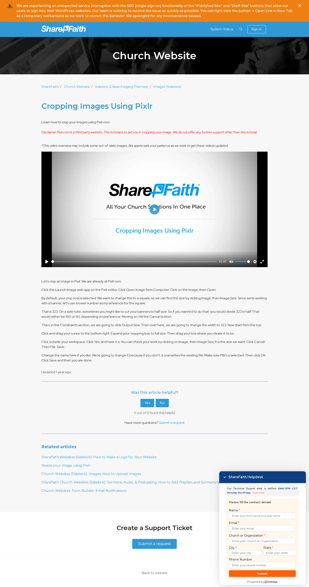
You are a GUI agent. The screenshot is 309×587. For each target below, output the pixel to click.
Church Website (77, 87)
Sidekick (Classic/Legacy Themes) (121, 87)
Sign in (256, 29)
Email (234, 523)
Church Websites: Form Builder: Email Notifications (84, 491)
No (162, 403)
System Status (222, 29)
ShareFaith (50, 87)
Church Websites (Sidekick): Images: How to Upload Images (91, 474)
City (232, 548)
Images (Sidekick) (167, 87)
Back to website (155, 573)
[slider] (134, 262)
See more (258, 492)
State (268, 548)
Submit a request (172, 422)
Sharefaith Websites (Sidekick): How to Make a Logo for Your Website (99, 457)
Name (234, 510)
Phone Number (240, 559)
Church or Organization (247, 535)
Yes (147, 403)
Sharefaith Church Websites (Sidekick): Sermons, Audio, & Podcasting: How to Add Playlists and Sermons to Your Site (138, 482)
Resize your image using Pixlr (66, 465)
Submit (262, 573)
